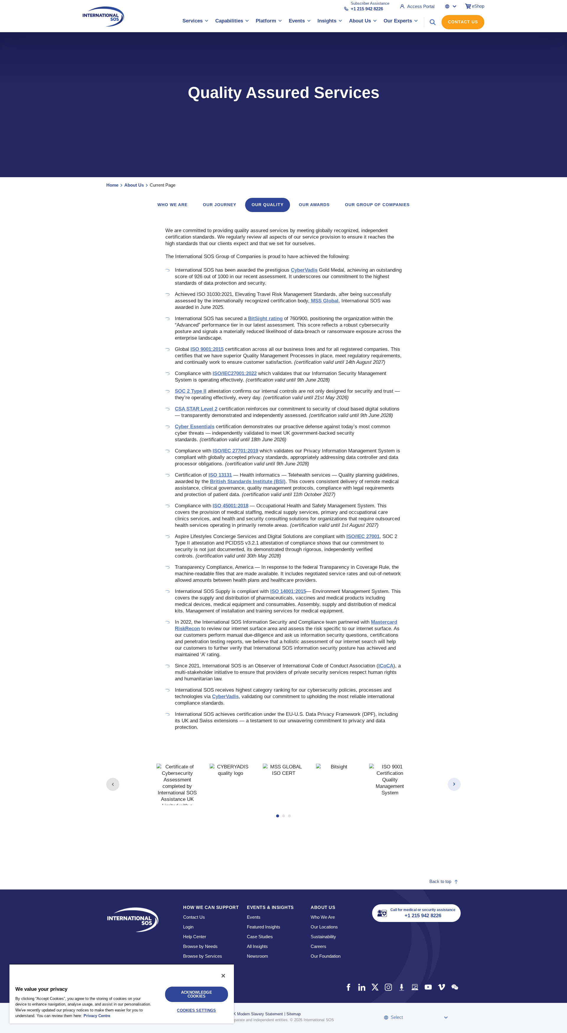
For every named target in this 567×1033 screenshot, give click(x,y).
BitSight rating (265, 318)
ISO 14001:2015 (288, 591)
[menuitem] (195, 22)
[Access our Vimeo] (441, 987)
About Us (134, 185)
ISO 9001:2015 (207, 349)
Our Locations (324, 926)
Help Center (194, 936)
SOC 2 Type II (190, 391)
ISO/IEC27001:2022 (235, 373)
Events (253, 917)
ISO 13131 (220, 475)
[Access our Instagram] (388, 987)
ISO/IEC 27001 (362, 536)
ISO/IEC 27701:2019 (235, 451)
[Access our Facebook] (348, 987)
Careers (318, 946)
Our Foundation (325, 956)
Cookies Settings (196, 1010)
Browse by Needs (200, 946)
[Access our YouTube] (428, 987)
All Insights (257, 946)
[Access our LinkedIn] (361, 987)
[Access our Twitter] (375, 987)
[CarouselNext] (454, 784)
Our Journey (219, 204)
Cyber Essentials (194, 426)
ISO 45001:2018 (230, 506)
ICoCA (385, 666)
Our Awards (314, 204)
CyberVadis (304, 270)
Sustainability (323, 936)
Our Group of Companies (377, 204)
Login (188, 926)
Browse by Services (202, 956)
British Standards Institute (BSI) (248, 481)
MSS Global (323, 301)
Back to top (440, 881)
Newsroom (257, 956)
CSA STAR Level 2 (196, 409)
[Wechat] (454, 987)
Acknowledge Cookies (196, 994)
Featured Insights (263, 926)
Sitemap (293, 1014)
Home (112, 185)
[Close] (223, 975)
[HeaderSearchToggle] (432, 22)
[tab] (177, 784)
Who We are (172, 204)
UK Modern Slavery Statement (257, 1014)
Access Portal (420, 6)
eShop (478, 6)
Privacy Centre (97, 1016)
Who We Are (323, 917)
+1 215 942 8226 (367, 8)
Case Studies (260, 936)
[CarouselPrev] (112, 784)
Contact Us (463, 21)
